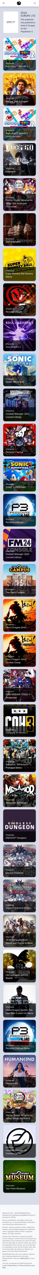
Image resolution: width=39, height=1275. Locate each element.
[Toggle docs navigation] (4, 3)
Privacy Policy (12, 1265)
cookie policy (24, 1258)
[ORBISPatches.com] (19, 3)
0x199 (24, 1215)
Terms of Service (25, 1265)
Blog (3, 1267)
